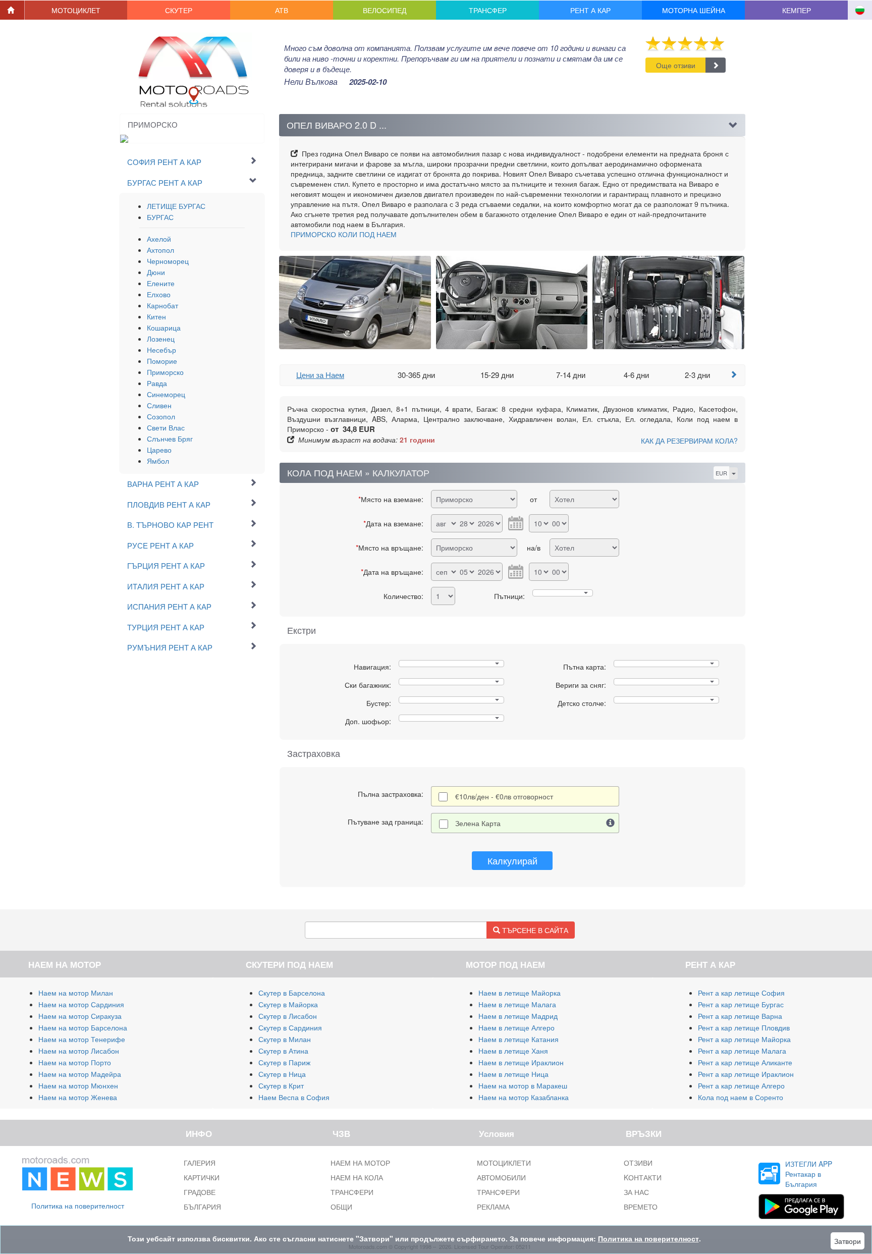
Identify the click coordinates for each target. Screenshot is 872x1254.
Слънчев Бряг (170, 438)
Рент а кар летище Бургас (741, 1004)
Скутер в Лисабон (287, 1016)
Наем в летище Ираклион (521, 1062)
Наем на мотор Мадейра (79, 1074)
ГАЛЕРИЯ (199, 1163)
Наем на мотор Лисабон (78, 1051)
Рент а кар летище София (741, 993)
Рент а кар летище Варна (740, 1016)
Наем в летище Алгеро (516, 1027)
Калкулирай (512, 860)
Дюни (156, 272)
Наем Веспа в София (294, 1097)
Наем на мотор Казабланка (523, 1097)
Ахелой (159, 239)
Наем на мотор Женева (77, 1097)
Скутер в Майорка (288, 1004)
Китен (156, 316)
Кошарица (164, 327)
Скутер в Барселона (291, 993)
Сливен (159, 405)
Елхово (159, 294)
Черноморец (168, 261)
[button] (76, 10)
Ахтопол (160, 250)
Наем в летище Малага (517, 1004)
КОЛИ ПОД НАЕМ (344, 234)
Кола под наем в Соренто (740, 1097)
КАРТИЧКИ (202, 1177)
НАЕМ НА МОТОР (360, 1163)
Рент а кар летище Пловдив (744, 1027)
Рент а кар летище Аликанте (745, 1062)
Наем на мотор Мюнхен (78, 1085)
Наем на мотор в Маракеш (522, 1085)
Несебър (161, 350)
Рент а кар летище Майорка (744, 1039)
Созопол (161, 416)
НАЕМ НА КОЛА (357, 1177)
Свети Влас (166, 427)
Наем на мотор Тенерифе (81, 1039)
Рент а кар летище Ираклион (746, 1074)
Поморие (162, 361)
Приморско (165, 372)
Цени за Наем (320, 374)
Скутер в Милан (284, 1039)
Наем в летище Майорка (519, 993)
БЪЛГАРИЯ (202, 1207)
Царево (159, 450)
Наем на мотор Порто (74, 1062)
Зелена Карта (478, 823)
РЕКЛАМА (493, 1207)
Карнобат (162, 305)
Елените (161, 283)
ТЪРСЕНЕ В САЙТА (534, 930)
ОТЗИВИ (638, 1163)
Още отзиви (675, 65)
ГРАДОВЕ (199, 1192)
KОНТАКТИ (643, 1177)
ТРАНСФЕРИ (352, 1192)
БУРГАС (160, 217)
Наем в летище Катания (518, 1039)
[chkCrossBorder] (610, 823)
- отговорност (504, 796)
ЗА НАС (636, 1192)
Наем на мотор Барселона (82, 1027)
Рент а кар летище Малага (742, 1051)
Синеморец (166, 394)
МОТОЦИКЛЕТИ (504, 1163)
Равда (157, 383)
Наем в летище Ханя (513, 1051)
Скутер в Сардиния (290, 1027)
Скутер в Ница (282, 1074)
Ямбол (158, 461)
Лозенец (161, 339)
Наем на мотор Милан (75, 993)
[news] (77, 1171)
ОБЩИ (341, 1207)
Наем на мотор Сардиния (81, 1004)
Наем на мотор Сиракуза (80, 1016)
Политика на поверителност (77, 1206)
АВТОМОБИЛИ (501, 1177)
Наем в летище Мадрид (518, 1016)
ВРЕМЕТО (641, 1207)
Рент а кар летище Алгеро (741, 1085)
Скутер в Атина (283, 1051)
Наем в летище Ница (513, 1074)
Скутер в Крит (281, 1085)
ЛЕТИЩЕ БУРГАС (176, 206)
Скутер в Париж (284, 1062)
